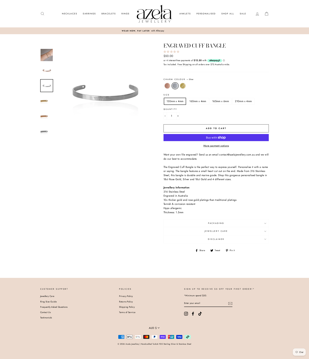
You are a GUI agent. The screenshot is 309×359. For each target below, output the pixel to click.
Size (167, 94)
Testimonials (46, 317)
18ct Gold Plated (183, 86)
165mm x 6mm (220, 101)
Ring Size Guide (48, 301)
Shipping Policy (127, 307)
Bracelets (109, 13)
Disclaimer (216, 239)
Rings (126, 13)
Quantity (170, 109)
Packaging (216, 223)
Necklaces (69, 13)
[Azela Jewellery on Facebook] (193, 314)
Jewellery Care (216, 231)
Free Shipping (185, 64)
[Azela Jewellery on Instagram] (186, 314)
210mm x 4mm (243, 101)
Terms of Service (127, 312)
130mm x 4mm (175, 101)
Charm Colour (178, 79)
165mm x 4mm (197, 101)
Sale (243, 13)
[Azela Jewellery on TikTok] (200, 314)
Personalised (206, 13)
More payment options (216, 146)
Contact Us (45, 312)
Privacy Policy (126, 296)
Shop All (227, 13)
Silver (175, 86)
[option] (154, 31)
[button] (172, 52)
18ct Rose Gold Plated (167, 86)
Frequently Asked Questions (53, 307)
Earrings (89, 13)
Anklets (185, 13)
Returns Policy (126, 301)
